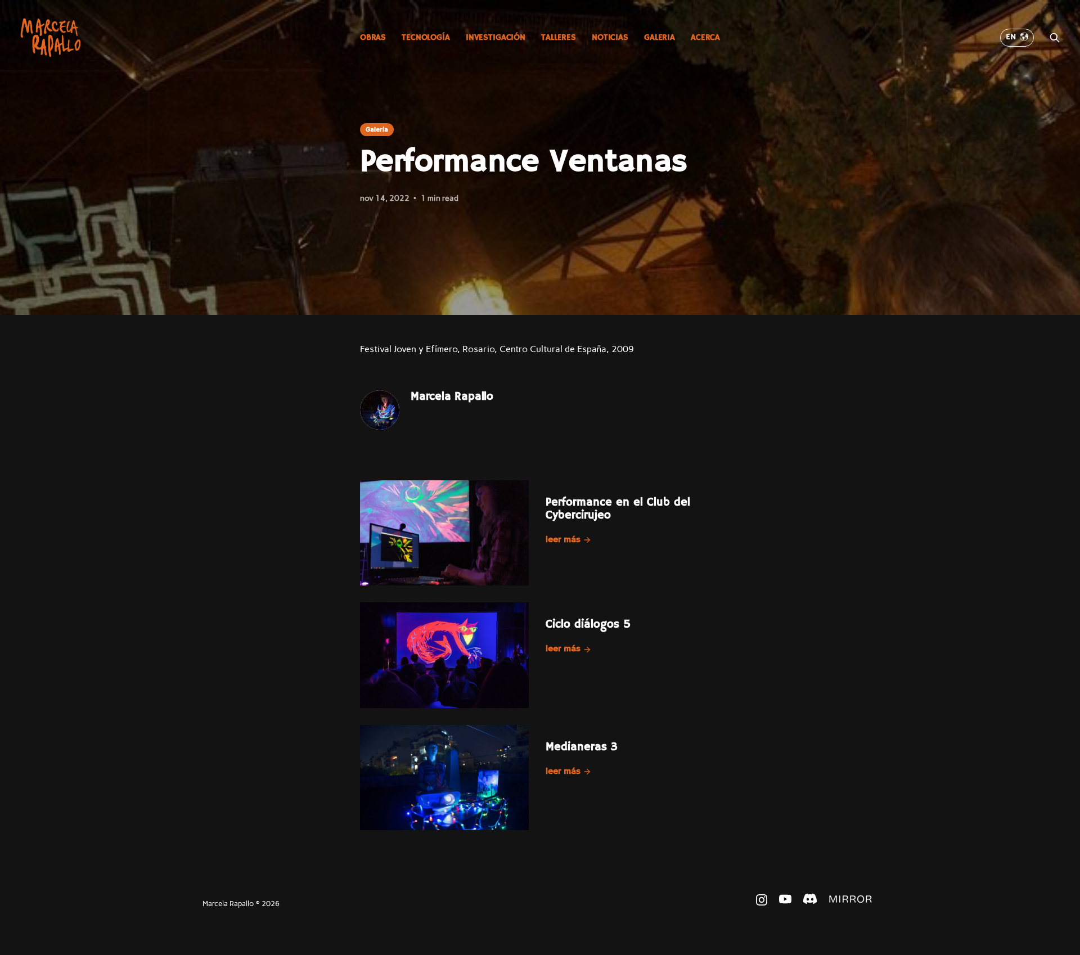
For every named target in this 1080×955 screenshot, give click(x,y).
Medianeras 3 (582, 747)
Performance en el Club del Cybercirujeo (618, 508)
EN (1011, 37)
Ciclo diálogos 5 (588, 625)
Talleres (558, 37)
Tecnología (426, 37)
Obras (373, 37)
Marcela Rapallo (452, 396)
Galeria (659, 37)
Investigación (495, 37)
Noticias (610, 37)
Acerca (705, 37)
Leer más (563, 540)
